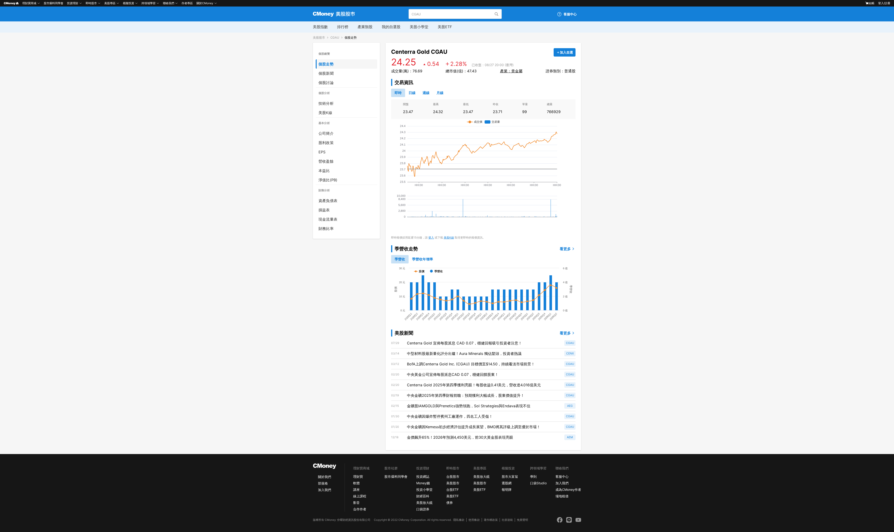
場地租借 (562, 496)
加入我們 (324, 490)
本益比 (324, 170)
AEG (570, 405)
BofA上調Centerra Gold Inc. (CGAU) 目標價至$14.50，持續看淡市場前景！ (471, 364)
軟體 (356, 483)
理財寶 (358, 476)
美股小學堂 (419, 26)
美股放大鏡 (424, 503)
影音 (356, 503)
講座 (356, 490)
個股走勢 (351, 37)
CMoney (9, 3)
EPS (322, 152)
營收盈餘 (326, 161)
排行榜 (342, 26)
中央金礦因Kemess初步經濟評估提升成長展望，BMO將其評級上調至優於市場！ (473, 426)
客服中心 (562, 476)
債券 (449, 503)
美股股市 (319, 37)
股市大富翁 (510, 476)
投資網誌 (422, 476)
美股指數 (320, 26)
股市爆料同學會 (53, 3)
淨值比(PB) (327, 180)
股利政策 (326, 142)
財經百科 (422, 496)
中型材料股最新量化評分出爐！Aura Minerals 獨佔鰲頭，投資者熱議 (464, 353)
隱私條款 (458, 520)
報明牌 (506, 490)
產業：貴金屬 (511, 71)
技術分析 (326, 103)
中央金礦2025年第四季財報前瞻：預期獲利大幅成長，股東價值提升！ (465, 395)
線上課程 (359, 496)
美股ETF (445, 26)
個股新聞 (326, 73)
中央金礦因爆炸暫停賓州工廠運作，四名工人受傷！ (450, 416)
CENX (570, 353)
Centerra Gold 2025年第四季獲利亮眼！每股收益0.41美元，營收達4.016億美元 (474, 385)
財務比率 (326, 228)
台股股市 (452, 476)
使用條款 (474, 520)
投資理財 (72, 3)
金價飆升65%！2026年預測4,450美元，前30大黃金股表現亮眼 (460, 437)
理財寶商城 (29, 3)
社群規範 (507, 520)
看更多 (565, 248)
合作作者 (359, 509)
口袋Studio (538, 483)
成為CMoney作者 (568, 490)
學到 (533, 476)
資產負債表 (327, 200)
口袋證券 (422, 509)
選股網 (506, 483)
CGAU (334, 37)
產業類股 (365, 26)
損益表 (324, 210)
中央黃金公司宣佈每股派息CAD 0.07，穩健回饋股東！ (452, 374)
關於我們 (324, 477)
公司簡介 (326, 133)
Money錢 (423, 483)
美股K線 (325, 112)
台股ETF (452, 490)
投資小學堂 (424, 490)
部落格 (323, 483)
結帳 (871, 3)
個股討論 (326, 82)
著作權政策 (491, 520)
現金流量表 (327, 219)
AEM (570, 437)
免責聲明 (522, 520)
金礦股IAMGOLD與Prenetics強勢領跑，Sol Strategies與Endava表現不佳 (468, 406)
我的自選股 (391, 26)
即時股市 (91, 3)
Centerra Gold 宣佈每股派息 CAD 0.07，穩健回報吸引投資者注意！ (464, 343)
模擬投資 (128, 3)
